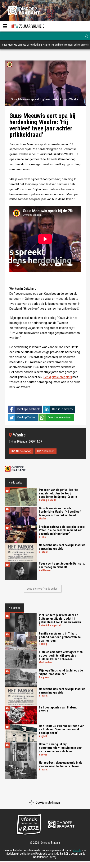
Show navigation (5, 26)
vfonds (77, 850)
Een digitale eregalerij (58, 377)
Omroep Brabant (15, 468)
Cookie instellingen (48, 802)
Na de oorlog (23, 451)
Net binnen (48, 451)
